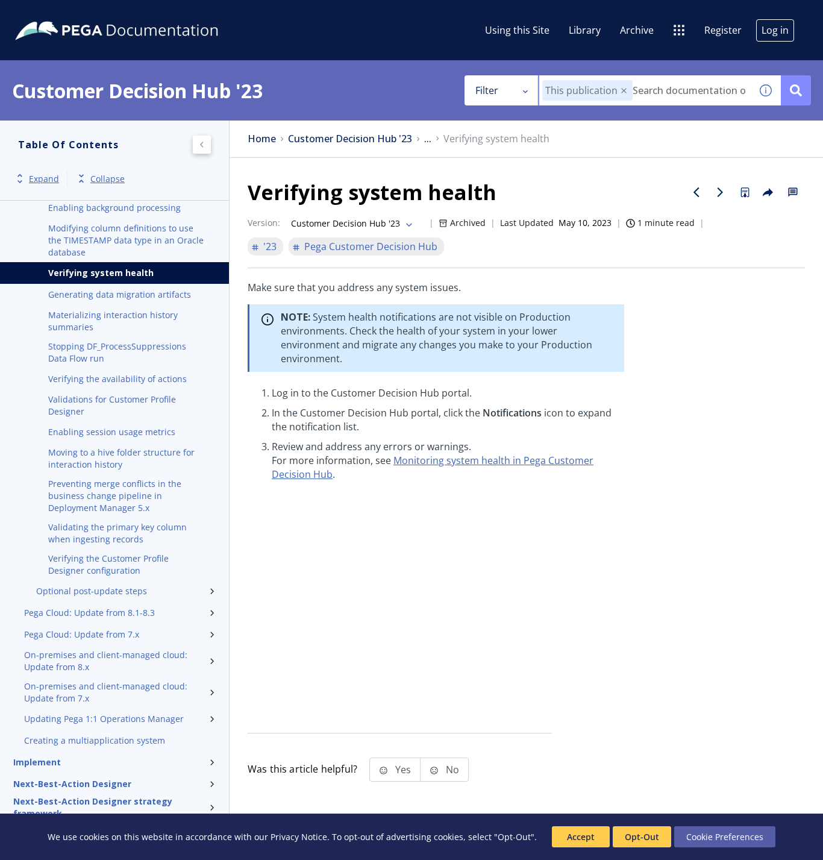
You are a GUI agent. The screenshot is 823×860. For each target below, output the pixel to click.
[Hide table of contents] (202, 145)
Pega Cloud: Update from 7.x (81, 634)
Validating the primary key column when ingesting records (117, 533)
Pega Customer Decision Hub (370, 246)
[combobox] (645, 90)
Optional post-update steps (91, 591)
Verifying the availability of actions (117, 378)
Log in (775, 30)
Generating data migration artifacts (119, 294)
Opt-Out (642, 837)
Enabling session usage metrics (111, 432)
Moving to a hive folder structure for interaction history (121, 458)
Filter (486, 90)
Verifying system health (101, 272)
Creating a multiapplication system (94, 740)
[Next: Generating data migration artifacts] (721, 192)
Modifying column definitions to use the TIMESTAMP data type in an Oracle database (126, 240)
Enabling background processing (114, 207)
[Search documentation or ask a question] (796, 90)
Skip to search (146, 13)
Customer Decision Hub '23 (350, 139)
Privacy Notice (299, 837)
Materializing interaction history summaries (113, 321)
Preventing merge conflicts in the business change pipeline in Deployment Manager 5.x (114, 495)
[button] (623, 90)
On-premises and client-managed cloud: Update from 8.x (105, 661)
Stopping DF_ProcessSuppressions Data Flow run (117, 352)
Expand (44, 178)
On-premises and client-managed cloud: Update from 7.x (105, 692)
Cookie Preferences (724, 837)
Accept (581, 837)
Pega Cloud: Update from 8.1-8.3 (89, 612)
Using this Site (517, 30)
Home (262, 139)
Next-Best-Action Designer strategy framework (92, 807)
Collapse (107, 178)
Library (585, 30)
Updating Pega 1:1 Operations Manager (104, 718)
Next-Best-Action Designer (72, 783)
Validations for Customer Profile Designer (112, 405)
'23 (270, 246)
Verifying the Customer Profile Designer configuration (108, 564)
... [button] (427, 139)
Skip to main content (54, 13)
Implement (37, 762)
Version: (264, 222)
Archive (637, 30)
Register (723, 30)
